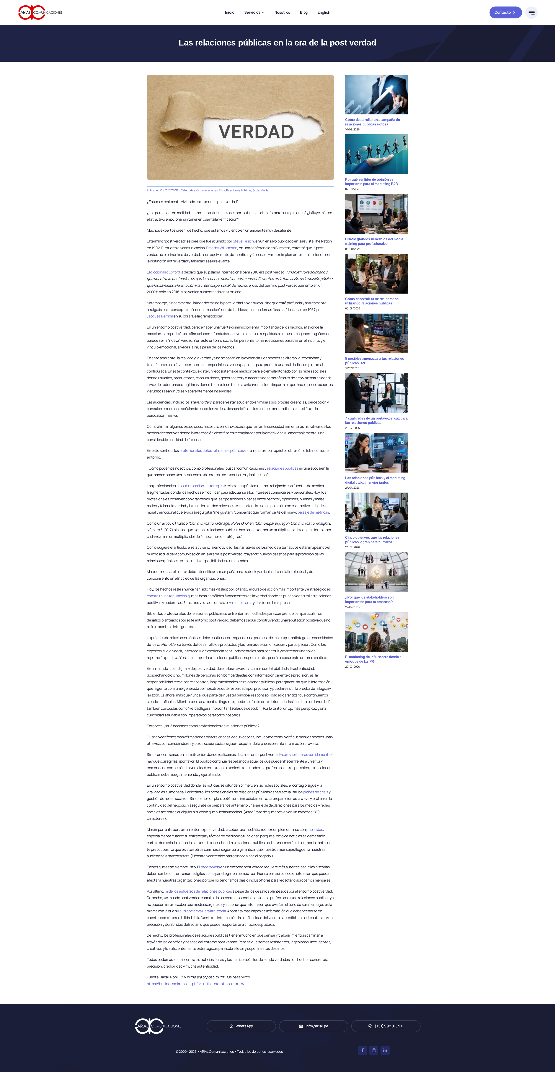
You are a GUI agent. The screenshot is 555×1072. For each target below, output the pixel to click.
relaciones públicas (282, 468)
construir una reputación (167, 595)
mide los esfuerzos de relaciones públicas (198, 891)
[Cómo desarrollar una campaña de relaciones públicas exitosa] (376, 94)
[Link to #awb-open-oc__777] (531, 13)
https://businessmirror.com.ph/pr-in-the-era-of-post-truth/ (195, 983)
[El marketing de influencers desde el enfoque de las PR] (376, 632)
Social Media (260, 190)
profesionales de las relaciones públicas (212, 450)
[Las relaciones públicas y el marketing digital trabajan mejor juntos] (376, 453)
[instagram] (373, 1050)
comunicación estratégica (202, 485)
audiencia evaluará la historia (203, 910)
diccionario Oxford (165, 272)
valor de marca (240, 602)
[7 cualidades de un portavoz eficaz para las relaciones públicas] (376, 393)
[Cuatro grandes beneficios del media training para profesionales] (376, 214)
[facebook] (362, 1050)
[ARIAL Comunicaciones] (40, 4)
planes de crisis (315, 791)
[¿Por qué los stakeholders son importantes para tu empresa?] (376, 572)
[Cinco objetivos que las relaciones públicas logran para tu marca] (376, 512)
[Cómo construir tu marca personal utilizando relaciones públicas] (376, 273)
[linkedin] (385, 1050)
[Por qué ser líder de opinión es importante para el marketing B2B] (376, 154)
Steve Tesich (243, 241)
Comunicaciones (207, 190)
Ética (222, 190)
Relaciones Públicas (238, 190)
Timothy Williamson (221, 247)
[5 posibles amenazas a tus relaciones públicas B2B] (376, 333)
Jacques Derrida (160, 316)
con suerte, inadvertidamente (306, 754)
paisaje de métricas (313, 512)
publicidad (314, 829)
